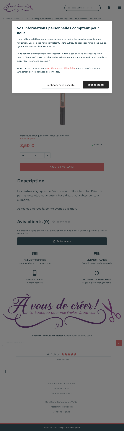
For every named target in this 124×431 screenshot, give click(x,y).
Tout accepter (96, 84)
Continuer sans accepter (60, 85)
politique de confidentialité (61, 68)
